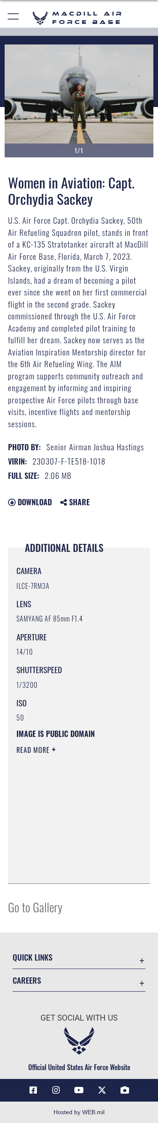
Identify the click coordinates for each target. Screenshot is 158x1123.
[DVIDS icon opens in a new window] (124, 1090)
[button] (13, 18)
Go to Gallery (35, 907)
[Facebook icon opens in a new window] (33, 1090)
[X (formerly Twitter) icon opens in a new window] (102, 1090)
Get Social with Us (79, 1018)
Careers (27, 980)
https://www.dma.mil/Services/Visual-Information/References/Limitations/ (67, 856)
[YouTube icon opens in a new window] (79, 1090)
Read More (34, 750)
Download (34, 501)
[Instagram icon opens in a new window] (56, 1090)
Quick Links (32, 957)
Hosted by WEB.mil (79, 1112)
